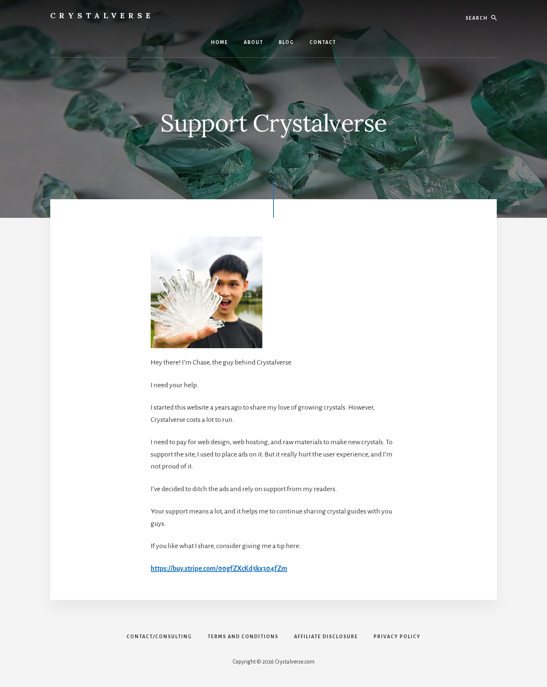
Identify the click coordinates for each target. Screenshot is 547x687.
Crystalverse (102, 15)
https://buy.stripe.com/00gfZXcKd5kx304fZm (219, 568)
